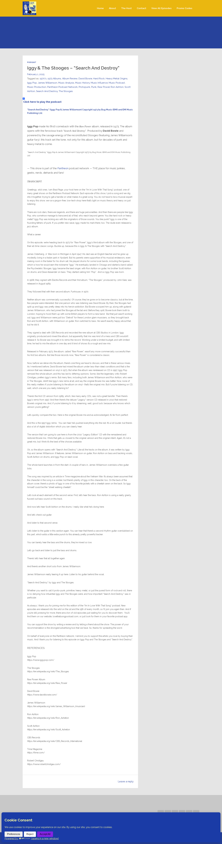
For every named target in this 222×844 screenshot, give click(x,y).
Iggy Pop (32, 82)
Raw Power (104, 87)
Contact (141, 8)
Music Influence (99, 82)
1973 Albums (54, 78)
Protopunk (84, 87)
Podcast (31, 62)
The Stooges (66, 91)
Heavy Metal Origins (116, 78)
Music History (82, 82)
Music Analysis (66, 82)
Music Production (36, 87)
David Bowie (85, 78)
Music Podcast (117, 82)
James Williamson (47, 82)
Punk (94, 87)
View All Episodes (161, 8)
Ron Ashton (117, 87)
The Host (126, 8)
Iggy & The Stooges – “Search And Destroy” (73, 68)
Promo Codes (184, 8)
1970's (43, 78)
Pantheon (62, 168)
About (112, 8)
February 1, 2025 (36, 74)
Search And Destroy (47, 91)
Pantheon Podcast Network (62, 87)
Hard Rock (99, 78)
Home (100, 8)
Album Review (69, 78)
